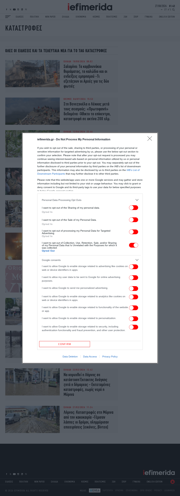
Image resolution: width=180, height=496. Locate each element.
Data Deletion (70, 356)
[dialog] (90, 248)
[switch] (133, 207)
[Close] (150, 139)
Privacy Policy (110, 356)
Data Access (90, 356)
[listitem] (90, 200)
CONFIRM (64, 344)
